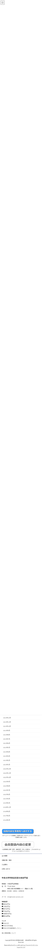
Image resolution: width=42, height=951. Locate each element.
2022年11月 (7, 773)
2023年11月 (7, 722)
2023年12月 (7, 718)
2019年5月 (6, 803)
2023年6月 (6, 743)
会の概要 (4, 856)
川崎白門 (6, 906)
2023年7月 (6, 739)
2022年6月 (6, 794)
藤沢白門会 (6, 909)
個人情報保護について (9, 933)
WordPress (14, 945)
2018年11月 (7, 807)
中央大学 (6, 923)
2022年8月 (6, 786)
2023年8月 (6, 735)
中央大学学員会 (8, 926)
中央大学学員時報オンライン (12, 928)
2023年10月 (7, 726)
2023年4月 (6, 752)
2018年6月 (6, 811)
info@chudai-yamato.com (15, 897)
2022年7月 (6, 790)
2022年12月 (7, 769)
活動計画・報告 (7, 860)
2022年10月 (7, 777)
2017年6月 (6, 816)
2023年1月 (6, 764)
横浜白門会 (6, 904)
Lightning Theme (25, 945)
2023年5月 (6, 748)
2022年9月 (6, 782)
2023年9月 (6, 730)
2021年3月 (6, 799)
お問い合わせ (6, 869)
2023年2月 (6, 760)
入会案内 (4, 864)
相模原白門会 (7, 914)
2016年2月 (6, 820)
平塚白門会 (6, 911)
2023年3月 (6, 756)
